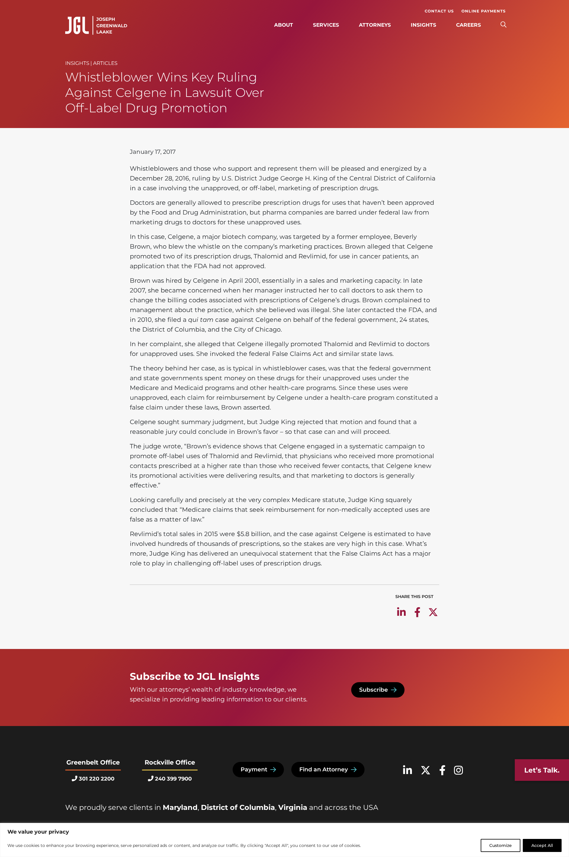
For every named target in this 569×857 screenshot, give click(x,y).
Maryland (180, 807)
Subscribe (373, 689)
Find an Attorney (323, 769)
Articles (105, 63)
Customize (500, 845)
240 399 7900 (173, 779)
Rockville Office (170, 762)
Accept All (542, 845)
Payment (254, 769)
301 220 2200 (96, 779)
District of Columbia (238, 807)
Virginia (292, 807)
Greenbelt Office (93, 762)
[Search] (503, 24)
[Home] (96, 25)
